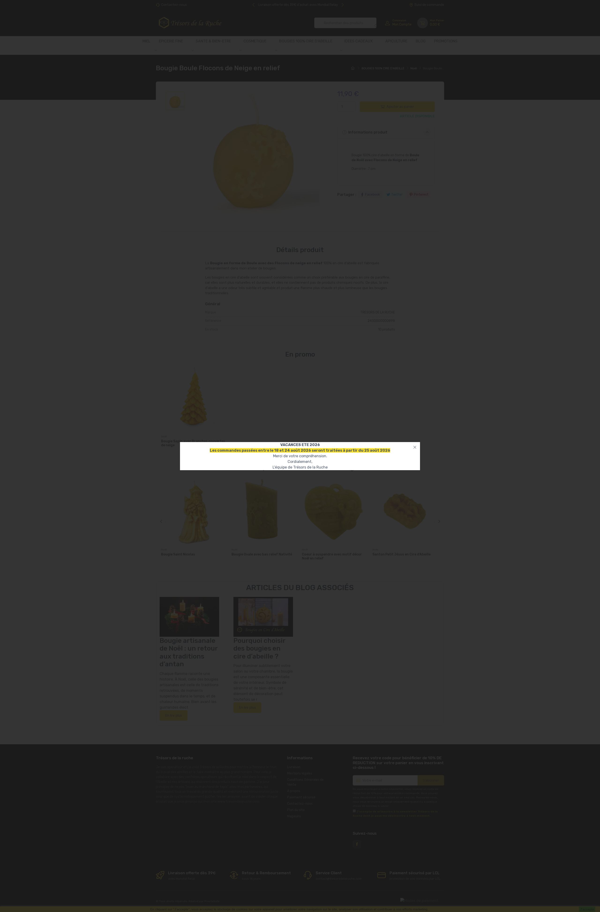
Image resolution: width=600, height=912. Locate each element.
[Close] (415, 447)
